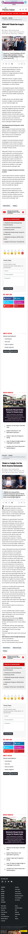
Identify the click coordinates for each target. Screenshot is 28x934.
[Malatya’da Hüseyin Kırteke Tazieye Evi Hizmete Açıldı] (14, 401)
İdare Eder (7, 341)
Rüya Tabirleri (4, 912)
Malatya (21, 33)
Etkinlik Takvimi (4, 918)
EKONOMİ (3, 902)
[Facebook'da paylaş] (3, 64)
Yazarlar (17, 887)
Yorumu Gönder (8, 288)
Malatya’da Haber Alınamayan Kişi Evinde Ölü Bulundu (12, 224)
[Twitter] (8, 881)
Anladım (23, 931)
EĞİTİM (2, 893)
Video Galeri (18, 891)
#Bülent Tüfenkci (6, 205)
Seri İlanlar (17, 900)
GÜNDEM (10, 18)
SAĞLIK (2, 900)
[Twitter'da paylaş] (6, 64)
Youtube (8, 306)
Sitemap (17, 912)
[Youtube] (11, 881)
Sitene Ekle (17, 914)
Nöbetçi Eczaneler (19, 895)
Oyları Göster (14, 351)
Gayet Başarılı (8, 339)
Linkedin (18, 298)
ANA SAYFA (4, 18)
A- (24, 64)
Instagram (19, 302)
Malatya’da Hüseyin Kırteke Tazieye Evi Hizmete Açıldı (14, 410)
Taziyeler (3, 914)
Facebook (8, 298)
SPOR (2, 889)
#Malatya (15, 205)
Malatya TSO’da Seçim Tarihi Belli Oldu (14, 241)
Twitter (7, 302)
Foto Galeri (17, 889)
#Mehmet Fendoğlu (17, 647)
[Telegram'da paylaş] (12, 64)
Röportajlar (3, 905)
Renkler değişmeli (9, 347)
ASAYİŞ (2, 895)
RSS (17, 306)
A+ (22, 64)
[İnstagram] (2, 881)
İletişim (16, 918)
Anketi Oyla (6, 351)
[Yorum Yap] (19, 64)
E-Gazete (3, 920)
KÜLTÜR (2, 897)
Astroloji (3, 910)
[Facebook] (5, 881)
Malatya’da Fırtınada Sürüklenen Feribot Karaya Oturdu (12, 228)
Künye (16, 905)
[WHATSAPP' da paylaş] (9, 64)
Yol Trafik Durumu (5, 916)
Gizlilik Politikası (18, 908)
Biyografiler (3, 908)
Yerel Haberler (18, 893)
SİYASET (3, 891)
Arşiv (16, 916)
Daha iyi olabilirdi (9, 344)
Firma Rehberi (18, 897)
